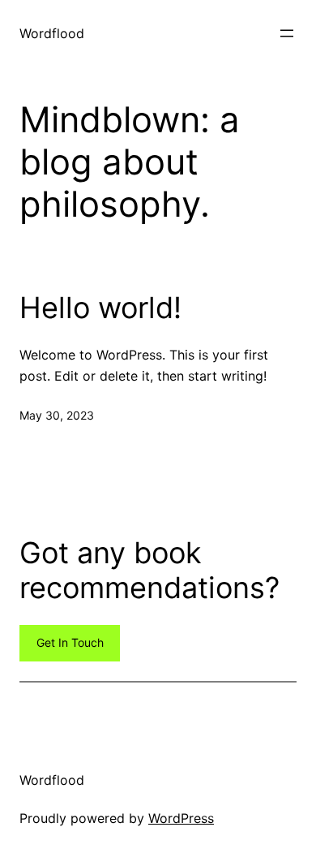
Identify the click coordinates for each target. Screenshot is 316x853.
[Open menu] (287, 33)
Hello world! (100, 308)
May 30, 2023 (56, 415)
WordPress (181, 818)
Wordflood (51, 33)
